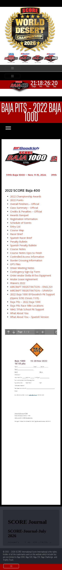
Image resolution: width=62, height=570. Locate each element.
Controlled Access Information (27, 256)
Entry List (15, 226)
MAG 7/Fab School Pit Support (27, 309)
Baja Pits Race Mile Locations (26, 305)
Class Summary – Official (24, 207)
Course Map (17, 230)
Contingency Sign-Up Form (25, 271)
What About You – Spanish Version (29, 317)
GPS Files (15, 264)
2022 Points (16, 200)
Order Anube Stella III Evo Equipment (30, 275)
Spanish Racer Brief (21, 237)
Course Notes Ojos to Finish (26, 253)
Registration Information (24, 219)
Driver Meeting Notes (22, 268)
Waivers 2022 (17, 283)
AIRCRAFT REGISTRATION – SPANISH (31, 290)
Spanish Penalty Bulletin (23, 245)
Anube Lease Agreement (24, 279)
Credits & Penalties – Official (26, 211)
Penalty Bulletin (18, 241)
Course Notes (18, 249)
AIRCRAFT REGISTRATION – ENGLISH (31, 286)
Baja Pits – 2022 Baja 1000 (25, 301)
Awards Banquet (19, 215)
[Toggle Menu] (12, 128)
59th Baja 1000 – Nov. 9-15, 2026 (26, 174)
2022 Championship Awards (25, 196)
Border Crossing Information (26, 260)
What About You (19, 313)
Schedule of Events (20, 222)
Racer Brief (16, 234)
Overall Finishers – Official (24, 204)
